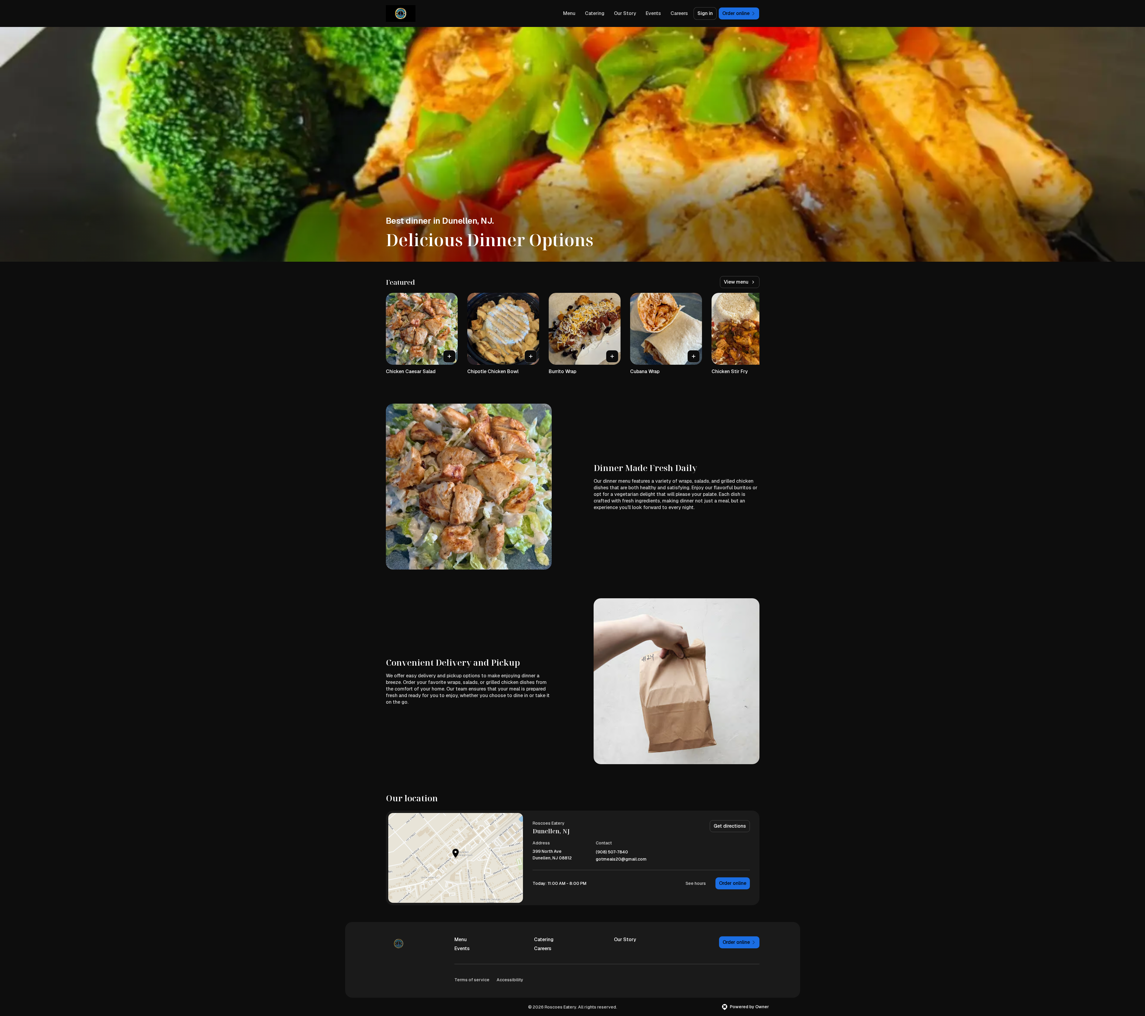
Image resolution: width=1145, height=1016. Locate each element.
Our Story (625, 13)
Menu (569, 13)
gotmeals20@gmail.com (621, 859)
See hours (696, 883)
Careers (679, 13)
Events (653, 13)
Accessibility (510, 979)
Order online (732, 883)
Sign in (705, 13)
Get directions (730, 826)
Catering (594, 13)
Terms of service (471, 979)
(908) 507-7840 (612, 852)
